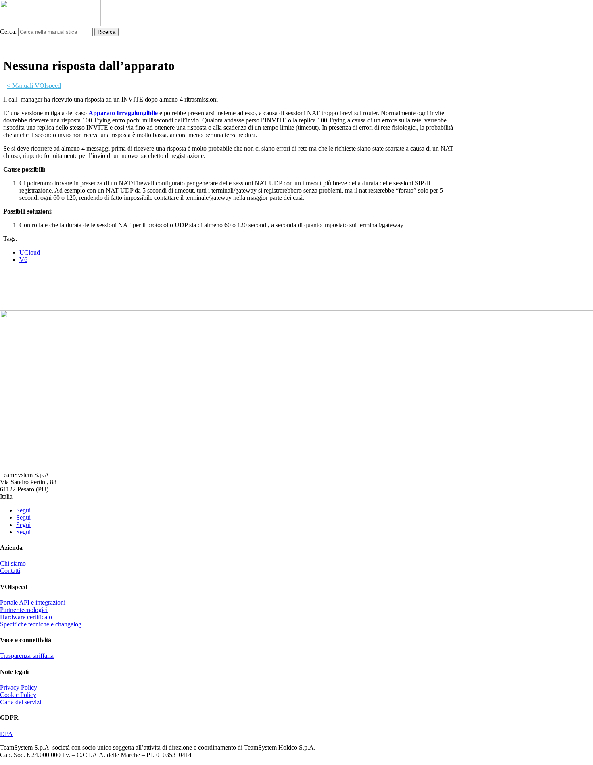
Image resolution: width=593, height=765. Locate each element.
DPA (6, 733)
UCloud (29, 252)
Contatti (10, 570)
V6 (23, 259)
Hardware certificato (26, 617)
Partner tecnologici (24, 609)
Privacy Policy (18, 687)
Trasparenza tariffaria (27, 655)
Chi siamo (13, 563)
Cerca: (8, 31)
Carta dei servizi (20, 702)
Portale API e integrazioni (32, 602)
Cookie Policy (18, 694)
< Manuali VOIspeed (34, 85)
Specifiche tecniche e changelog (40, 624)
